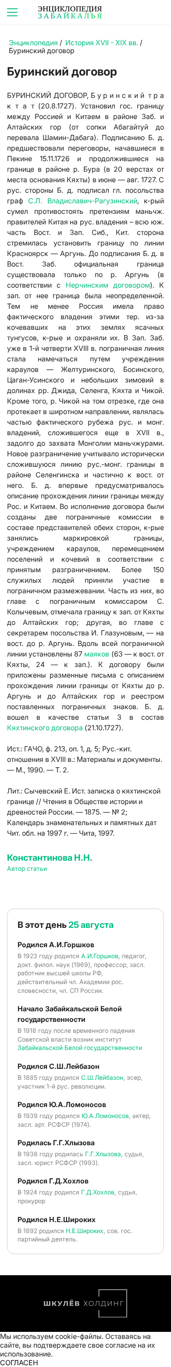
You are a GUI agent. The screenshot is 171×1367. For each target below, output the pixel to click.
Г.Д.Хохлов (97, 1192)
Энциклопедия (33, 42)
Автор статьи (27, 868)
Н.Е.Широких (84, 1230)
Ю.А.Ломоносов (105, 1115)
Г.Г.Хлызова (103, 1154)
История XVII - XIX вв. (102, 42)
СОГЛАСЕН (19, 1363)
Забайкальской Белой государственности (80, 1047)
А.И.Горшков (99, 955)
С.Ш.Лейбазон (102, 1077)
